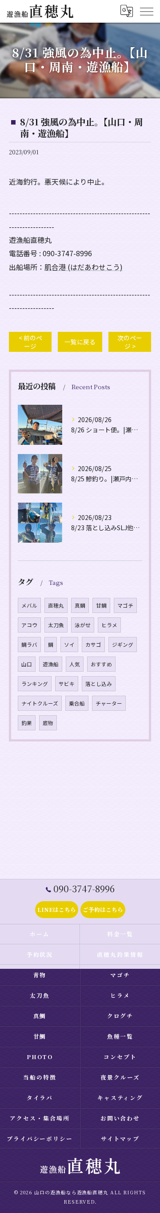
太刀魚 (56, 625)
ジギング (122, 644)
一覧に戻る (80, 341)
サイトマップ (120, 1138)
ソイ (69, 644)
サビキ (67, 683)
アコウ (29, 625)
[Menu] (146, 11)
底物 (48, 722)
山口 (26, 664)
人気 (74, 664)
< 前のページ (30, 342)
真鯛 (80, 605)
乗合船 (77, 703)
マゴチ (125, 605)
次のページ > (129, 342)
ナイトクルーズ (39, 703)
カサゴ (93, 644)
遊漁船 (51, 664)
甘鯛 (101, 605)
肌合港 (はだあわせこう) (83, 267)
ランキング (34, 683)
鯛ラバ (29, 644)
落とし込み (98, 683)
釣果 (26, 722)
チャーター (109, 703)
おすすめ (101, 664)
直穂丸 (56, 605)
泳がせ (83, 625)
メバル (29, 605)
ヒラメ (109, 625)
